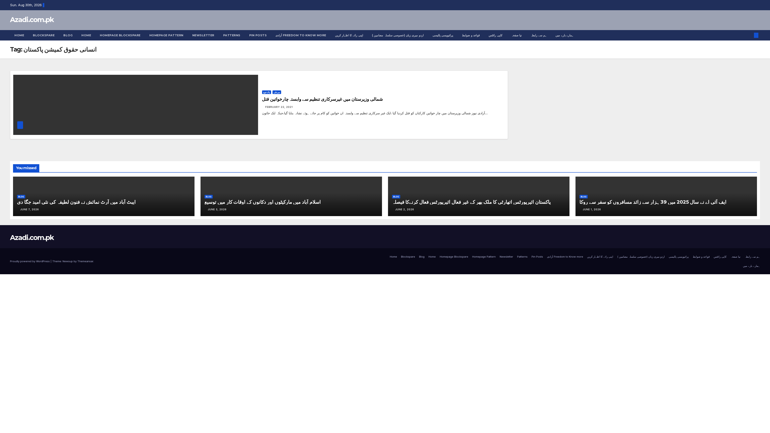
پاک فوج (266, 92)
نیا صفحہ (516, 35)
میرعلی (277, 92)
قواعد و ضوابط (471, 35)
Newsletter (203, 35)
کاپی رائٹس (496, 35)
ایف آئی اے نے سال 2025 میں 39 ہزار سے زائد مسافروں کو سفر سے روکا (653, 202)
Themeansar (85, 261)
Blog (68, 35)
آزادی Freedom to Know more (301, 35)
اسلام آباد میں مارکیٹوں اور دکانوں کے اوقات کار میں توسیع (263, 202)
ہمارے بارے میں (564, 35)
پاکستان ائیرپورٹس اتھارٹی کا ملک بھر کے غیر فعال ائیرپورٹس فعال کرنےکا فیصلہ (471, 202)
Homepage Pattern (166, 35)
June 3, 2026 (217, 209)
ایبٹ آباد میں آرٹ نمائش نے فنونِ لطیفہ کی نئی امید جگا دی (76, 202)
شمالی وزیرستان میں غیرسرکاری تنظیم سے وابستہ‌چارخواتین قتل (322, 99)
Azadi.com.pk (32, 19)
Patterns (231, 35)
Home (19, 35)
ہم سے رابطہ (539, 35)
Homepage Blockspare (120, 35)
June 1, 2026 (592, 209)
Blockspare (44, 35)
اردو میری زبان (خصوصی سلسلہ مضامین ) (398, 35)
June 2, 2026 (404, 209)
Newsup (68, 261)
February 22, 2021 (279, 106)
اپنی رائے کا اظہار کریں (349, 35)
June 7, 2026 (29, 209)
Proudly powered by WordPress (30, 261)
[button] (749, 35)
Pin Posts (258, 35)
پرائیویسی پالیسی (443, 35)
